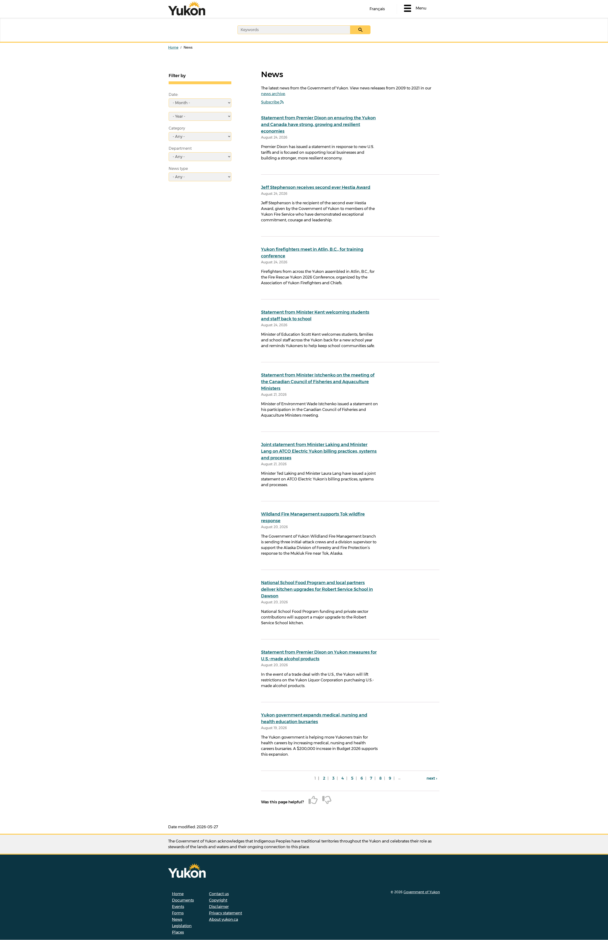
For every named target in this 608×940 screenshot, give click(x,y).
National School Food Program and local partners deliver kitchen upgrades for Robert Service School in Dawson (317, 589)
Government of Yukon (422, 892)
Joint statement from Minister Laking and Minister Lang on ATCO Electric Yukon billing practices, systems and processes (319, 451)
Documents (183, 900)
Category (177, 128)
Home (173, 47)
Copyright (218, 900)
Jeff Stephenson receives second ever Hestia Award (315, 187)
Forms (178, 913)
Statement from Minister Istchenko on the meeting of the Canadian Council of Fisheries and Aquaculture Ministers (318, 381)
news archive (273, 94)
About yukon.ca (223, 919)
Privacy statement (225, 913)
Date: (173, 94)
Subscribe (270, 102)
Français (377, 9)
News (177, 919)
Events (178, 906)
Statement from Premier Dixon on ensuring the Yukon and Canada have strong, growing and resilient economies (318, 124)
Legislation (182, 926)
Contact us (219, 894)
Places (178, 932)
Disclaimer (219, 906)
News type (178, 168)
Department (180, 148)
